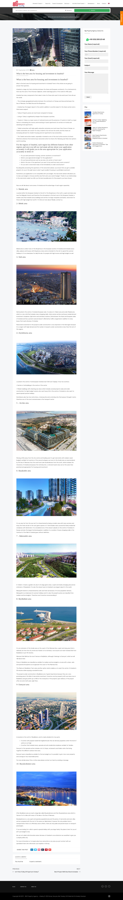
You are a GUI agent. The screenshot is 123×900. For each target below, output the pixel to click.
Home (44, 17)
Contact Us (23, 886)
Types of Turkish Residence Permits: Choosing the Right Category (100, 129)
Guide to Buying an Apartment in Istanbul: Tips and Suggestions (100, 144)
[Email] (49, 850)
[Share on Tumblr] (42, 850)
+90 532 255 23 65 (97, 39)
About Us (33, 886)
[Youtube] (109, 886)
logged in (26, 861)
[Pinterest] (46, 850)
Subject (87, 65)
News (32, 70)
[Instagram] (106, 886)
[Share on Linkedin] (39, 850)
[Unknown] (86, 54)
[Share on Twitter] (35, 850)
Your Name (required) (92, 44)
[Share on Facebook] (31, 850)
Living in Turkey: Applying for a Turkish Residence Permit (99, 121)
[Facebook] (102, 886)
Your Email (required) (92, 58)
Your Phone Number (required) (95, 51)
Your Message (89, 72)
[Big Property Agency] (19, 3)
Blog (14, 886)
